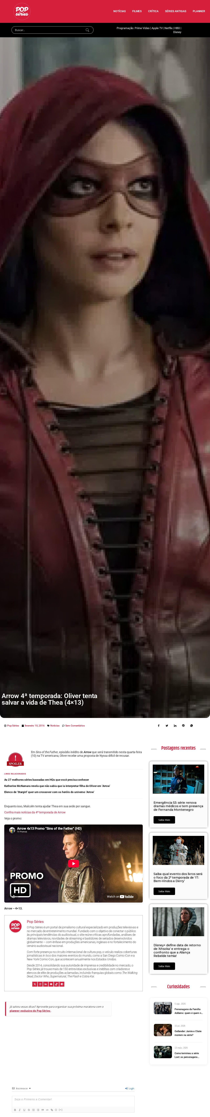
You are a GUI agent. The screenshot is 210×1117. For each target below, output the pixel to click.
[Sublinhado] (24, 1110)
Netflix (168, 28)
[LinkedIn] (45, 984)
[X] (34, 984)
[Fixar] (29, 1110)
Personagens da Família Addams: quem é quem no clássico (188, 1011)
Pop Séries (35, 922)
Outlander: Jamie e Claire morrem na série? (188, 1033)
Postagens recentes (178, 748)
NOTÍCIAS (119, 11)
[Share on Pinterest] (183, 725)
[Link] (52, 1110)
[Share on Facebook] (158, 725)
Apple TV (157, 28)
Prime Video (142, 28)
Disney (177, 32)
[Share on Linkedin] (175, 725)
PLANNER (199, 11)
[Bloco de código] (47, 1110)
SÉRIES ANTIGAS (175, 11)
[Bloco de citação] (42, 1110)
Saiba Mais (164, 819)
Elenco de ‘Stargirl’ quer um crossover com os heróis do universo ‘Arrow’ (49, 792)
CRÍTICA (153, 11)
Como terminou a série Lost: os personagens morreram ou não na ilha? (188, 1055)
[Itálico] (19, 1110)
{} (56, 1109)
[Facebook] (61, 984)
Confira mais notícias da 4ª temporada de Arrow (35, 812)
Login (131, 1088)
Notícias (55, 725)
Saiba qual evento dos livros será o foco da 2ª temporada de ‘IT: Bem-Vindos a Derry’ (178, 877)
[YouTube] (51, 984)
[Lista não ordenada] (38, 1110)
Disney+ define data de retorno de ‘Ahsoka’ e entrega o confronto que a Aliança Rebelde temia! (177, 950)
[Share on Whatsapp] (191, 725)
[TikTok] (56, 984)
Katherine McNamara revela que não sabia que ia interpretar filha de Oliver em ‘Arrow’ (57, 786)
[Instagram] (40, 984)
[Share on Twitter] (167, 725)
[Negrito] (15, 1110)
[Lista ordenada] (33, 1110)
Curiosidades (178, 987)
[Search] (87, 30)
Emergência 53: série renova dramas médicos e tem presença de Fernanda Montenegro (178, 806)
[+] (61, 1109)
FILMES (137, 11)
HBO (177, 28)
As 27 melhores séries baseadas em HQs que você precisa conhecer (46, 779)
